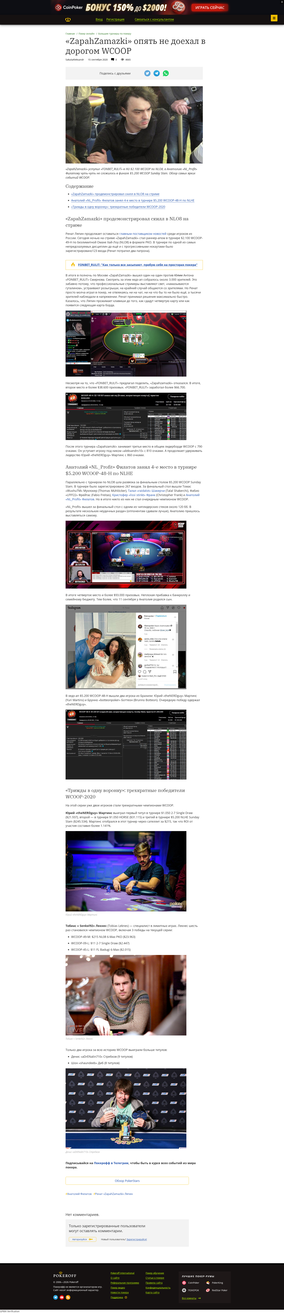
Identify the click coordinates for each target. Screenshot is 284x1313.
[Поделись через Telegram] (157, 73)
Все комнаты (189, 1298)
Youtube (61, 1297)
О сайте (115, 1277)
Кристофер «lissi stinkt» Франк (133, 495)
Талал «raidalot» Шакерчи (146, 491)
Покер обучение (155, 1273)
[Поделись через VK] (138, 73)
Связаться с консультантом (154, 19)
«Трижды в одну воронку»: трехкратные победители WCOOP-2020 (118, 207)
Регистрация (115, 19)
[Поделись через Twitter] (147, 73)
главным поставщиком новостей (142, 234)
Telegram (55, 1297)
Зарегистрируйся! (137, 1239)
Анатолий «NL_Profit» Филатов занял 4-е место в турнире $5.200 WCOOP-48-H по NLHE (132, 200)
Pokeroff (68, 19)
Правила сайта (154, 1282)
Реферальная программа (125, 1282)
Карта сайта (152, 1292)
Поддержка (117, 1297)
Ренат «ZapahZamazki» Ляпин (113, 1194)
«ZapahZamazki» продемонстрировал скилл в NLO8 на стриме (115, 194)
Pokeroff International (122, 1273)
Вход (99, 19)
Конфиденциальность (158, 1287)
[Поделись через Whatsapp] (166, 73)
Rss (68, 1297)
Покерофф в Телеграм (111, 1163)
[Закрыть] (282, 2)
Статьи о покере (155, 1277)
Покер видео (118, 1287)
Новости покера (120, 1292)
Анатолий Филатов (79, 1194)
